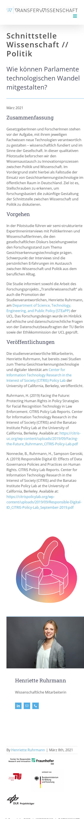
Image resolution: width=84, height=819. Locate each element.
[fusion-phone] (35, 706)
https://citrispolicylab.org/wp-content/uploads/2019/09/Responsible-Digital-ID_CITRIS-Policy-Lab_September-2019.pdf (43, 502)
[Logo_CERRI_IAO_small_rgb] (31, 760)
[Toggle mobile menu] (75, 16)
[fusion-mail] (27, 706)
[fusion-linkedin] (18, 706)
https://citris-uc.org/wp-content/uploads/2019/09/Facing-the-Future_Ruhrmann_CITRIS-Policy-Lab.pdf (43, 438)
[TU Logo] (15, 775)
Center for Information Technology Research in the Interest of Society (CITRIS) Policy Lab (39, 375)
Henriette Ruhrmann (28, 750)
